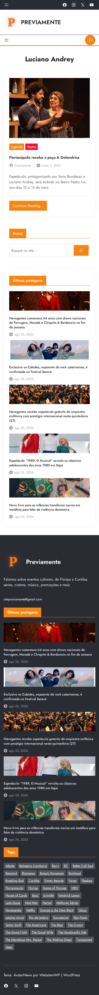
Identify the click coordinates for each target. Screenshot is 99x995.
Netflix (30, 910)
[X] (82, 5)
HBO (74, 888)
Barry (55, 865)
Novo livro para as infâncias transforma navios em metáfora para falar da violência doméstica (44, 507)
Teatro (31, 146)
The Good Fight (16, 932)
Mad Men (31, 902)
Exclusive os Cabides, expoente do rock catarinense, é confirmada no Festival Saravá (48, 369)
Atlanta (10, 865)
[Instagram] (73, 5)
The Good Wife (42, 932)
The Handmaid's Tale (72, 932)
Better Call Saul (83, 865)
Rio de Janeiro (38, 917)
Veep (9, 947)
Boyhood (75, 873)
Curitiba (34, 880)
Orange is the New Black (57, 910)
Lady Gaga (13, 902)
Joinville (48, 895)
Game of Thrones (55, 888)
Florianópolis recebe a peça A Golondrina (44, 157)
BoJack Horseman (52, 873)
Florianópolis (14, 888)
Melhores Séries (67, 902)
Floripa (33, 888)
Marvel (47, 902)
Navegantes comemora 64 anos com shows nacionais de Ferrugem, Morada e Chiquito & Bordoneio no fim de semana (47, 323)
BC (66, 865)
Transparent (84, 939)
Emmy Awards (54, 880)
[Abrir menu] (6, 5)
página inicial (15, 917)
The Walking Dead (59, 939)
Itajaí (35, 895)
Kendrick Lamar (69, 895)
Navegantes (13, 910)
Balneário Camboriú (33, 865)
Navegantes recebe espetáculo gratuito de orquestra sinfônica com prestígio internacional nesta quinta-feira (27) (48, 416)
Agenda (16, 146)
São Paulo (80, 917)
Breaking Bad (15, 880)
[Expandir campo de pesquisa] (90, 40)
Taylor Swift (13, 925)
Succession (61, 917)
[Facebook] (64, 5)
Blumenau (28, 873)
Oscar (83, 910)
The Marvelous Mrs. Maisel (24, 939)
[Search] (81, 250)
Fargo (73, 880)
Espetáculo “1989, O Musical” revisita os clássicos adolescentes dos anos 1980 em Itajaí (45, 463)
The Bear (57, 925)
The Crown (75, 925)
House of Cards (16, 895)
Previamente (41, 22)
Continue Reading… (30, 204)
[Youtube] (91, 5)
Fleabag (87, 880)
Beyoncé (11, 873)
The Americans (36, 925)
